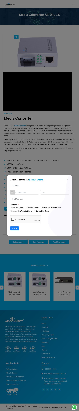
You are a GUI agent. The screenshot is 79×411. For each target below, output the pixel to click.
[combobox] (12, 192)
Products (13, 205)
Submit (14, 228)
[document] (39, 205)
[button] (67, 179)
